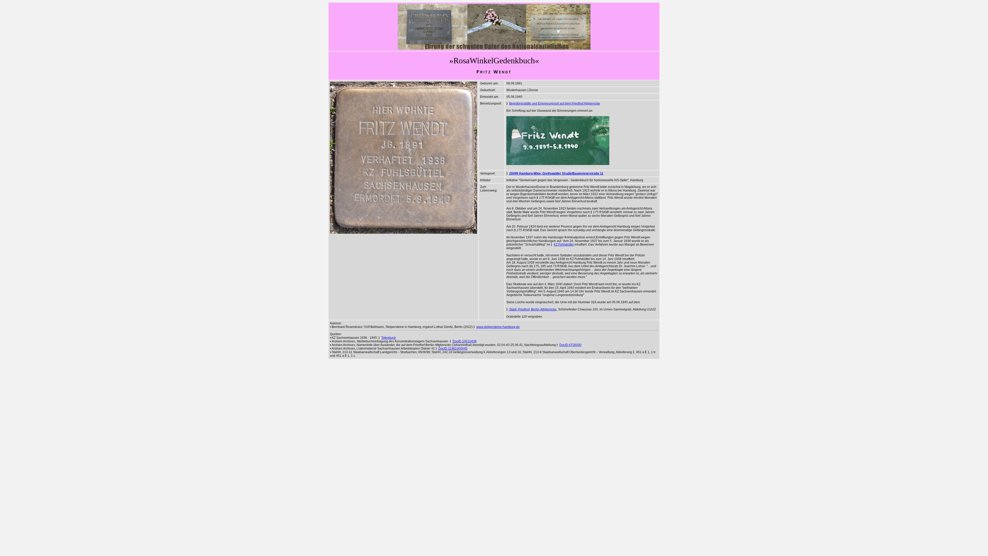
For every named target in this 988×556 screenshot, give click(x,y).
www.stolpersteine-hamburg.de (498, 327)
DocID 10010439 (465, 341)
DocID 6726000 (570, 345)
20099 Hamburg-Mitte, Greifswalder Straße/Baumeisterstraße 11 (556, 173)
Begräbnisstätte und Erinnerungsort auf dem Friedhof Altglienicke (554, 103)
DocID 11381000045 (452, 348)
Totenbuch (388, 338)
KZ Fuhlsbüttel (564, 244)
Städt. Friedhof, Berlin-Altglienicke (532, 309)
